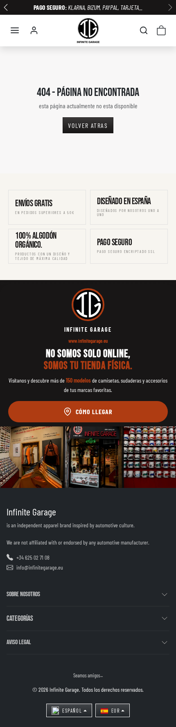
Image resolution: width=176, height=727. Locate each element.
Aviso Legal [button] (19, 642)
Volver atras (88, 125)
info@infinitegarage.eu (39, 567)
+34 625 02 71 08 (33, 557)
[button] (15, 30)
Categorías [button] (20, 618)
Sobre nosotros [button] (23, 594)
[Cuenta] (34, 30)
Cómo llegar (94, 411)
